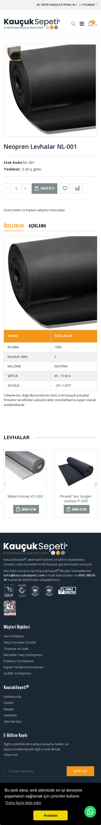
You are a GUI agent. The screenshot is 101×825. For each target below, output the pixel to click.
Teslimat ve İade (16, 648)
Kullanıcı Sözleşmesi (19, 661)
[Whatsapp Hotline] (90, 812)
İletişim (9, 709)
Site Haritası (13, 721)
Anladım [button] (50, 815)
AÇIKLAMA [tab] (37, 226)
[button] (73, 21)
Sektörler (11, 715)
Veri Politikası (14, 636)
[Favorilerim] (65, 188)
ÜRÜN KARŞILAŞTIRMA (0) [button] (57, 4)
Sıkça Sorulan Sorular (20, 642)
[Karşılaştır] (77, 188)
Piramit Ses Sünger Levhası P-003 (76, 498)
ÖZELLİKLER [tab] (14, 226)
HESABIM (88, 4)
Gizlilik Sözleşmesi (17, 673)
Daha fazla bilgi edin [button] (23, 803)
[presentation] (5, 484)
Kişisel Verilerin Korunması (24, 667)
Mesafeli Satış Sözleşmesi (23, 655)
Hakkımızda (12, 696)
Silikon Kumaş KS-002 (25, 496)
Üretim (8, 702)
